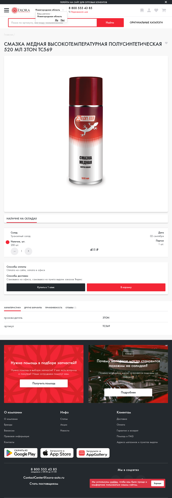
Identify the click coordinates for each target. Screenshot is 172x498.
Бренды (8, 424)
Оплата (121, 424)
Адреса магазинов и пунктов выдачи (137, 442)
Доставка (122, 419)
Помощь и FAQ (125, 436)
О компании (11, 419)
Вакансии (9, 430)
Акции (63, 424)
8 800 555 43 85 (80, 8)
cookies (114, 482)
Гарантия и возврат (127, 430)
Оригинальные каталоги (146, 22)
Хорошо (157, 483)
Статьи (64, 419)
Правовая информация (16, 436)
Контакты (9, 442)
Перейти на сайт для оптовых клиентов (83, 2)
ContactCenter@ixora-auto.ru (43, 477)
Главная (8, 35)
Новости (64, 430)
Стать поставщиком (44, 483)
